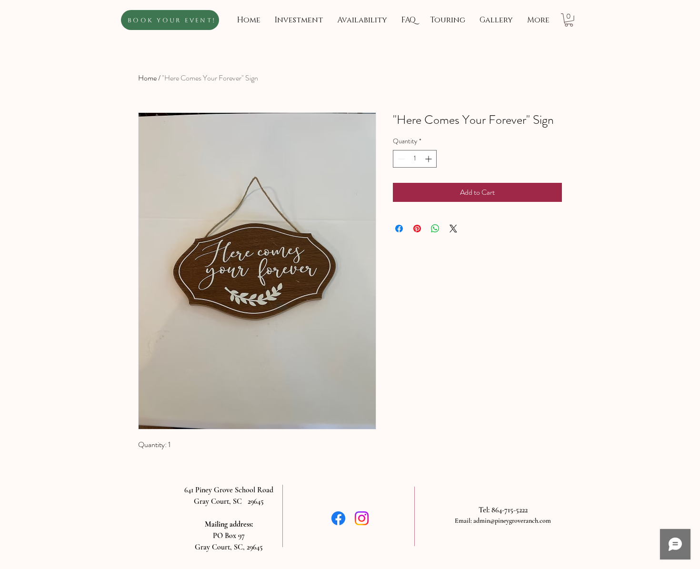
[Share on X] (453, 228)
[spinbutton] (414, 158)
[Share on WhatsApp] (435, 228)
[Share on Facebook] (399, 228)
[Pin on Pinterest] (417, 228)
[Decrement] (400, 158)
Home (147, 77)
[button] (569, 20)
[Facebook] (338, 518)
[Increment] (429, 158)
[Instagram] (361, 518)
